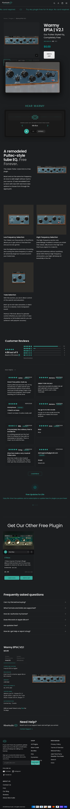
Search (53, 760)
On (33, 131)
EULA (52, 763)
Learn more (11, 578)
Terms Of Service (57, 748)
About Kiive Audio (9, 798)
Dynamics (34, 757)
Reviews (6, 795)
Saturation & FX (36, 760)
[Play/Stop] (26, 131)
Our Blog (6, 791)
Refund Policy (55, 751)
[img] (12, 377)
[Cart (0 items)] (62, 3)
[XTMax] (18, 540)
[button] (28, 346)
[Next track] (48, 125)
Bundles (33, 751)
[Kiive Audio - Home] (7, 2)
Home (5, 18)
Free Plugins (35, 764)
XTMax (7, 557)
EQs (32, 754)
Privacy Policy (56, 744)
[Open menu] (66, 3)
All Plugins (34, 744)
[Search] (54, 3)
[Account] (58, 3)
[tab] (9, 658)
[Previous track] (22, 125)
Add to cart (49, 55)
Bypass (40, 131)
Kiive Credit (35, 748)
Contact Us (7, 785)
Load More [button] (35, 474)
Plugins (11, 18)
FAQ (4, 788)
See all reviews (28, 357)
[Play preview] (5, 551)
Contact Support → (26, 729)
